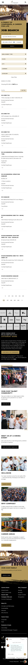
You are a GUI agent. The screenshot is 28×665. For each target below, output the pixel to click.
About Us (3, 603)
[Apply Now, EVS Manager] (2, 208)
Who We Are (4, 612)
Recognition (21, 597)
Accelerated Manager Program (9, 630)
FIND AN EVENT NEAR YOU (10, 447)
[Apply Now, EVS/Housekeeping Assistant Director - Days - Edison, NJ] (2, 249)
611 (9, 296)
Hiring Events (4, 590)
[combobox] (7, 42)
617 (7, 300)
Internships (4, 627)
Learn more (6, 484)
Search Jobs (6, 575)
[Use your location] (14, 42)
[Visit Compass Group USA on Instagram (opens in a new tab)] (5, 647)
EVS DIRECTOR (5, 95)
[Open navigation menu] (3, 2)
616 (4, 300)
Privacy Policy (23, 658)
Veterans (3, 610)
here (15, 359)
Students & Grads (6, 625)
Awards (20, 590)
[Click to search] (25, 2)
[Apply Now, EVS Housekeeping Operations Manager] (2, 190)
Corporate (4, 619)
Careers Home (5, 587)
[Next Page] (22, 300)
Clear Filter (14, 77)
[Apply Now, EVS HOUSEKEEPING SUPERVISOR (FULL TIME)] (2, 167)
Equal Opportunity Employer (10, 658)
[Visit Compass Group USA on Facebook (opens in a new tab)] (2, 647)
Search (12, 46)
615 (23, 296)
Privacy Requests (14, 661)
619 (14, 300)
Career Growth (22, 594)
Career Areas (5, 617)
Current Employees (6, 599)
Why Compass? (22, 587)
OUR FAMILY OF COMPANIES (10, 352)
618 (11, 300)
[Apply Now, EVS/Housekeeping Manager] (2, 287)
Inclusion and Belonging (7, 606)
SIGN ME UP (6, 404)
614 (19, 296)
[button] (14, 54)
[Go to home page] (14, 2)
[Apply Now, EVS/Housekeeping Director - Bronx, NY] (2, 229)
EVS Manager (5, 197)
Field (2, 621)
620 (18, 300)
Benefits (20, 592)
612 (12, 296)
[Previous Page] (5, 296)
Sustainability (4, 608)
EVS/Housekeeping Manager (9, 276)
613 (16, 296)
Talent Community (6, 592)
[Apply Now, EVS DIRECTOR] (2, 107)
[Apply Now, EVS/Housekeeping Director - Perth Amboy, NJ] (2, 269)
